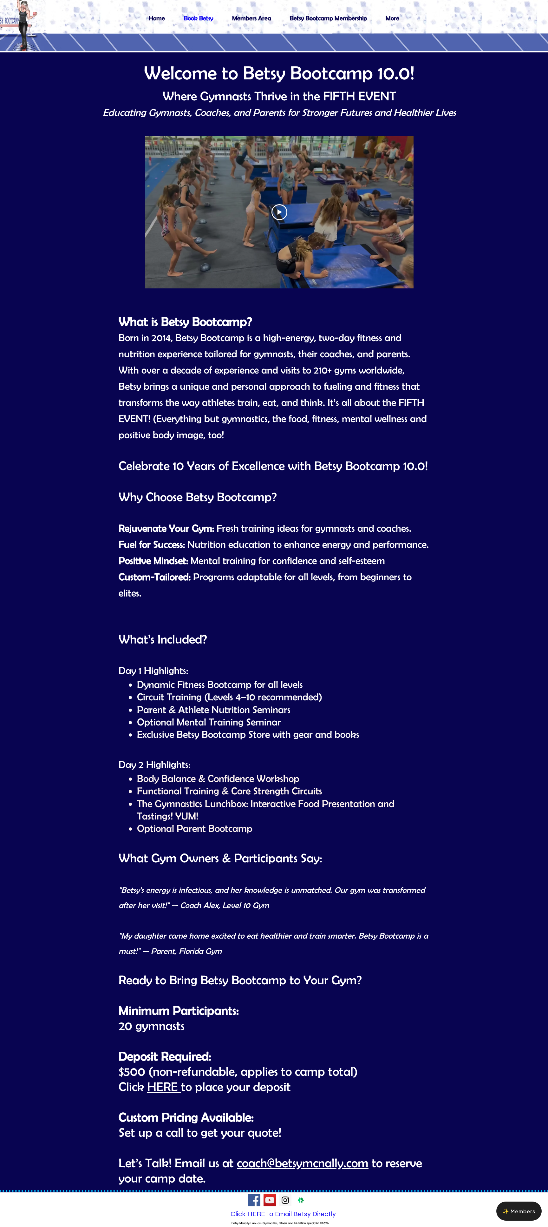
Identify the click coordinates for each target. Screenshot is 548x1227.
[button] (519, 1211)
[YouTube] (270, 1200)
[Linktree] (301, 1200)
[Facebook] (254, 1200)
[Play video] (279, 212)
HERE (164, 1087)
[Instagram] (285, 1200)
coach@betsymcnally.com (303, 1163)
